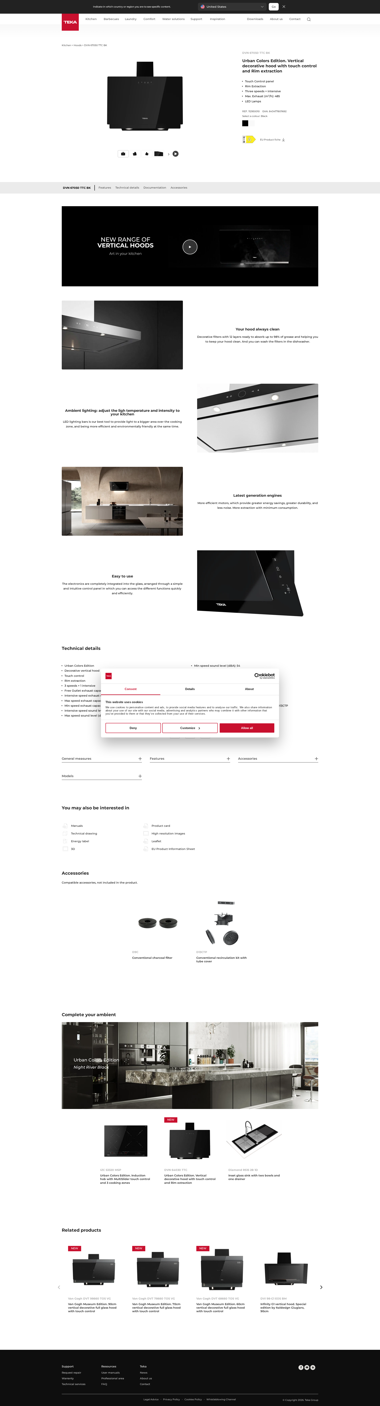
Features (105, 187)
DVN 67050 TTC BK (77, 188)
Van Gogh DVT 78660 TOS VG (153, 1298)
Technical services (74, 1384)
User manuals (110, 1372)
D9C (135, 952)
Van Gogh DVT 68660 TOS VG (217, 1298)
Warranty (68, 1378)
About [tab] (249, 689)
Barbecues (111, 19)
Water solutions (173, 19)
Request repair (71, 1372)
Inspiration (217, 19)
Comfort (149, 19)
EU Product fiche (270, 139)
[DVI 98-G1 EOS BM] (286, 1269)
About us (276, 19)
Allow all (247, 728)
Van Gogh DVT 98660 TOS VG (89, 1298)
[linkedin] (312, 1367)
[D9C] (158, 923)
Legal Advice (151, 1399)
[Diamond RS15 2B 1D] (254, 1141)
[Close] (284, 6)
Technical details (127, 187)
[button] (232, 7)
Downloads (255, 19)
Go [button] (274, 7)
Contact (295, 19)
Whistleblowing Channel (221, 1399)
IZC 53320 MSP (110, 1170)
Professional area (112, 1378)
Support (196, 19)
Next (169, 154)
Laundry (131, 19)
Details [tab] (190, 689)
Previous (59, 1287)
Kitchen (91, 19)
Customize (187, 728)
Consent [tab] (131, 689)
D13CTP (201, 952)
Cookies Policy (193, 1399)
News (143, 1372)
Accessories (179, 187)
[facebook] (300, 1367)
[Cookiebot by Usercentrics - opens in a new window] (257, 676)
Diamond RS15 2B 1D (243, 1170)
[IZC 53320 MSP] (126, 1141)
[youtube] (306, 1367)
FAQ (104, 1384)
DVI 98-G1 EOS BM (273, 1298)
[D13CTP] (222, 923)
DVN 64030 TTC (175, 1170)
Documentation (154, 187)
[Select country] (316, 19)
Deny (133, 728)
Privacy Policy (171, 1399)
